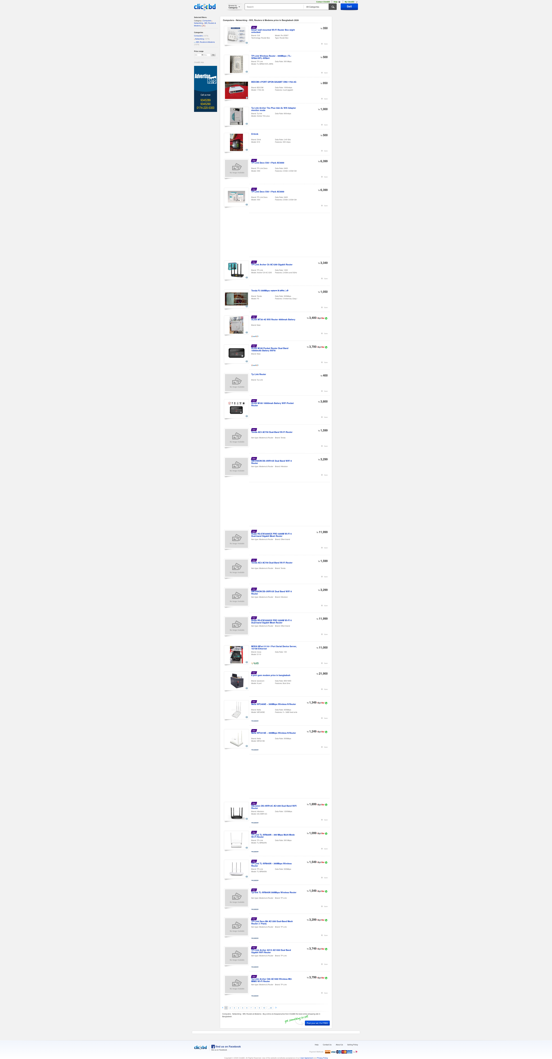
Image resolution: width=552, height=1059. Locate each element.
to (202, 54)
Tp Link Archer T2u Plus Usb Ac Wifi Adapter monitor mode (273, 109)
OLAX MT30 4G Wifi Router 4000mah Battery (273, 319)
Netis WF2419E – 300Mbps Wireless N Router (273, 732)
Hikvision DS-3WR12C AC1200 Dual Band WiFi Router (274, 806)
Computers (198, 35)
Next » (276, 1008)
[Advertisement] (277, 237)
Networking (199, 39)
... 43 (270, 1008)
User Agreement (306, 1058)
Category (233, 6)
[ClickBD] (200, 1048)
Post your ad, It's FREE (317, 1023)
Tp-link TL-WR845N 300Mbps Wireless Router (273, 892)
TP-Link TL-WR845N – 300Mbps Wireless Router (271, 864)
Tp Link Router (258, 374)
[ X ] (203, 25)
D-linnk (254, 133)
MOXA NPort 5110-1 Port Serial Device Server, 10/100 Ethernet (274, 647)
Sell (349, 6)
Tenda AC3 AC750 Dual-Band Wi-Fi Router (272, 432)
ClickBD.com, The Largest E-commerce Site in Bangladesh (205, 7)
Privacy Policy (322, 1058)
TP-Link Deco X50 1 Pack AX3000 (267, 162)
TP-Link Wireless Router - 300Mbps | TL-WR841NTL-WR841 (271, 57)
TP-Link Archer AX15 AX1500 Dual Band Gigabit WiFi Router (271, 951)
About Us (339, 1044)
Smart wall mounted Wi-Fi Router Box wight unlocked (273, 31)
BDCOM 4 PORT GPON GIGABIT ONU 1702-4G (273, 81)
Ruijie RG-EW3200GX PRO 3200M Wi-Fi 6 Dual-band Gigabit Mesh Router (271, 534)
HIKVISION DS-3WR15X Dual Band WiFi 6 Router (271, 461)
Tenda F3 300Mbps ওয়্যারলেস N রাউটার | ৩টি (269, 290)
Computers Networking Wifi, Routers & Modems (205, 23)
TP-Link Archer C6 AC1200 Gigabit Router (272, 264)
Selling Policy (352, 1044)
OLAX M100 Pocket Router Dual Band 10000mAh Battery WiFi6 (269, 349)
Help (317, 1044)
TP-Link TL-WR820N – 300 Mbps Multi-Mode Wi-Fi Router (273, 835)
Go (213, 55)
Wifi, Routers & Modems (205, 42)
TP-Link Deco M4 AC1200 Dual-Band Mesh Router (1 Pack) (272, 922)
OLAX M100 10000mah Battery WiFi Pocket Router (272, 404)
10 (264, 1008)
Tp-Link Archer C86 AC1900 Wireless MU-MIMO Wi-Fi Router (271, 980)
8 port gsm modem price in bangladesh (270, 675)
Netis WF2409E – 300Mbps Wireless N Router (273, 704)
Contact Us (327, 1044)
